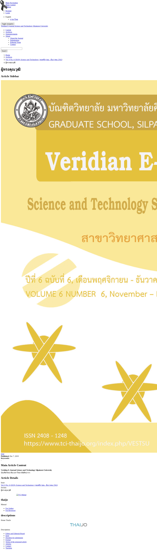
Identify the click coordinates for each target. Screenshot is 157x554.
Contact (13, 44)
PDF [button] (2, 454)
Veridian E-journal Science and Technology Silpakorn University (24, 26)
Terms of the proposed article (16, 542)
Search (4, 51)
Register (8, 11)
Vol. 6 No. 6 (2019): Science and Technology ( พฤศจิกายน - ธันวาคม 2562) (34, 60)
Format (8, 540)
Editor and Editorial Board (15, 534)
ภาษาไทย (14, 19)
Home (8, 55)
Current (8, 30)
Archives (9, 32)
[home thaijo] (78, 526)
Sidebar (8, 7)
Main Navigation (12, 3)
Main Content (11, 5)
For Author (10, 508)
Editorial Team (15, 42)
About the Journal (16, 38)
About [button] (8, 36)
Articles (8, 544)
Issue (7, 536)
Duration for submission (14, 538)
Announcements (11, 34)
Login (8, 13)
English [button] (8, 17)
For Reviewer (11, 510)
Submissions (14, 40)
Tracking (9, 548)
